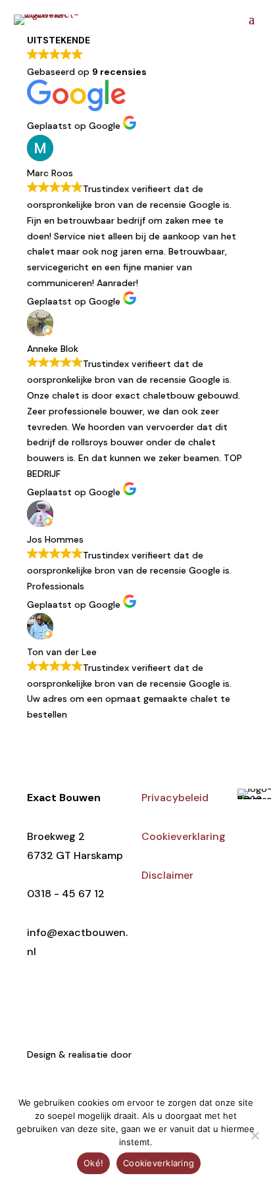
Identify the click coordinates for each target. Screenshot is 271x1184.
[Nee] (254, 1135)
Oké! (93, 1163)
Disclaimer (167, 875)
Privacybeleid (175, 797)
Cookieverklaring (183, 836)
